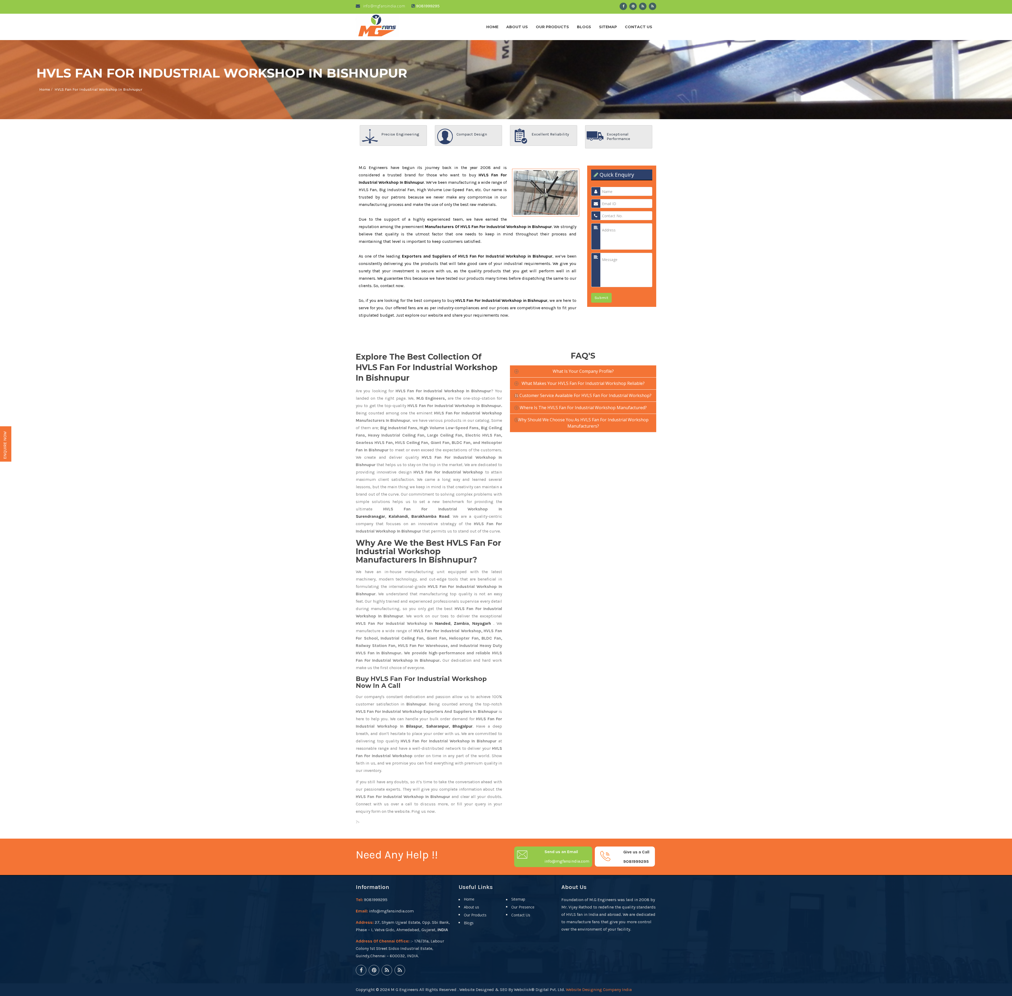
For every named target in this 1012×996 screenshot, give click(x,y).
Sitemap (608, 27)
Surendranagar (370, 516)
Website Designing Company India (599, 989)
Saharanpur (437, 726)
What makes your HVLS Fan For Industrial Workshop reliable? (583, 383)
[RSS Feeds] (642, 6)
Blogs (584, 27)
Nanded (442, 623)
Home (492, 27)
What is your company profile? (583, 371)
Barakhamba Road (430, 516)
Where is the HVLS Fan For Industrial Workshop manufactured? (583, 407)
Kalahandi (398, 516)
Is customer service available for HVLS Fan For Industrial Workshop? (583, 395)
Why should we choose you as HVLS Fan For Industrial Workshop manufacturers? (583, 423)
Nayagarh (481, 623)
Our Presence (522, 907)
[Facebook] (623, 6)
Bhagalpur (463, 726)
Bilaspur (414, 726)
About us (517, 27)
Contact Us (638, 27)
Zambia (461, 623)
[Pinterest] (633, 6)
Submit (601, 297)
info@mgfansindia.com (383, 5)
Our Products (552, 27)
